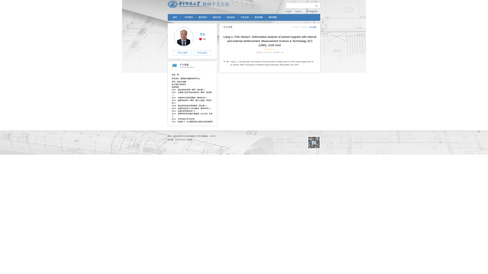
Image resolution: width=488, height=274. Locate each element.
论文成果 (312, 27)
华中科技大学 (312, 11)
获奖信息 (217, 17)
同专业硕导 (202, 53)
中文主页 (295, 27)
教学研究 (203, 17)
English (289, 11)
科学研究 (189, 17)
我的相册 (259, 17)
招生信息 (231, 17)
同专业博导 (183, 53)
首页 (175, 17)
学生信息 (245, 17)
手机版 (189, 140)
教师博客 (273, 17)
